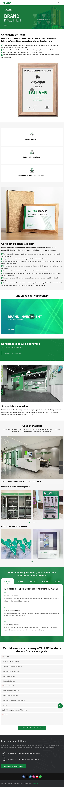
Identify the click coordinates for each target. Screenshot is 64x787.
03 (5, 622)
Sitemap (35, 783)
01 (5, 593)
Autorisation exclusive (32, 157)
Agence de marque (32, 139)
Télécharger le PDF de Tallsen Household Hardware (23, 759)
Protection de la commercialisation (32, 175)
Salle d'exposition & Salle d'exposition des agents (22, 481)
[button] (29, 522)
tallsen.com (28, 783)
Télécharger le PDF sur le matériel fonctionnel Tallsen (23, 753)
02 (5, 607)
